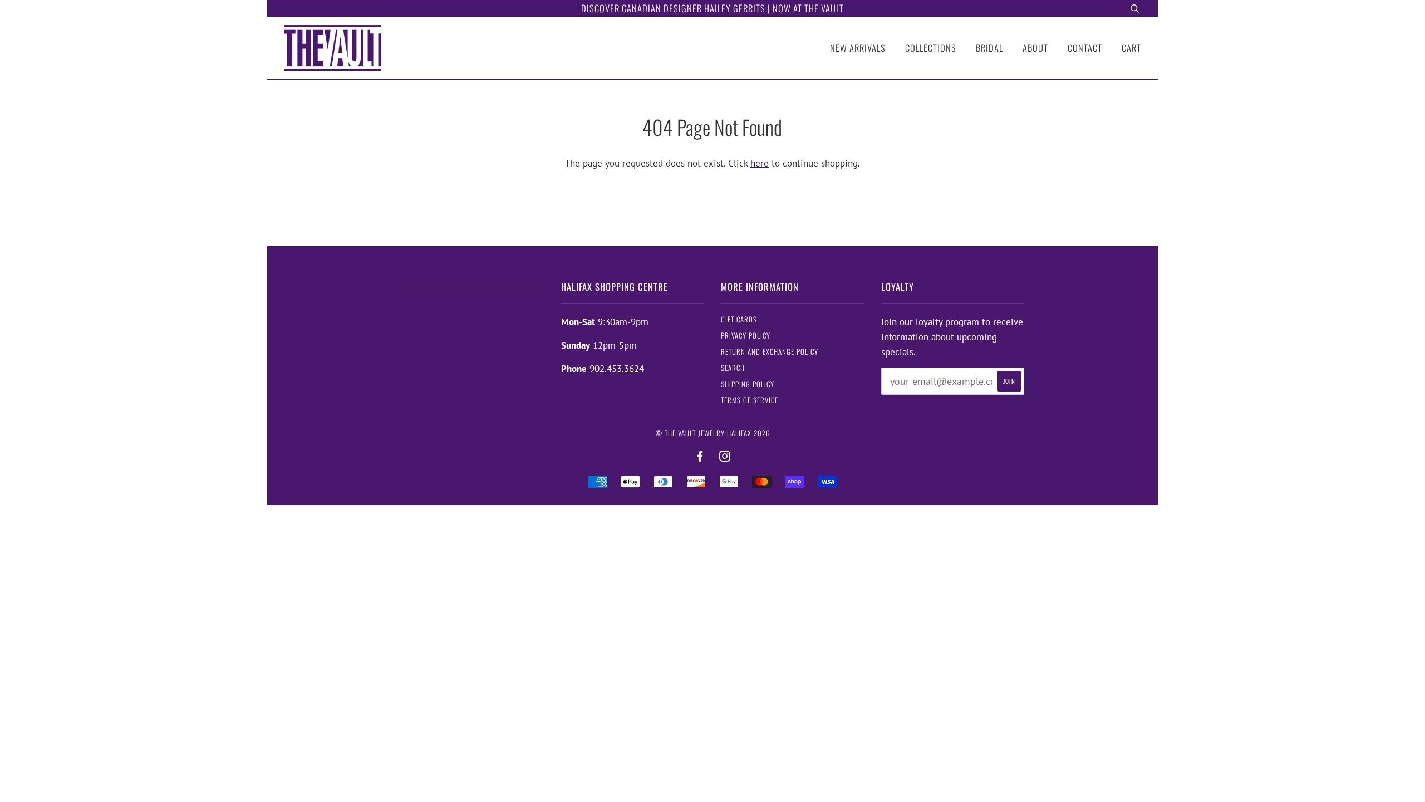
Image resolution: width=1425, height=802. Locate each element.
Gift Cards (739, 319)
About (1035, 48)
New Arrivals (858, 48)
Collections (930, 48)
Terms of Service (749, 400)
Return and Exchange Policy (769, 351)
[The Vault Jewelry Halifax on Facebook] (700, 456)
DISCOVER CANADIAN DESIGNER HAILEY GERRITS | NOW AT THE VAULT (712, 8)
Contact (1085, 48)
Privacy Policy (745, 335)
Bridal (989, 48)
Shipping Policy (747, 384)
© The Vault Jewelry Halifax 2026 (713, 433)
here (759, 163)
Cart (1131, 48)
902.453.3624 (616, 369)
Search (733, 368)
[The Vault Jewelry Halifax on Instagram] (725, 456)
